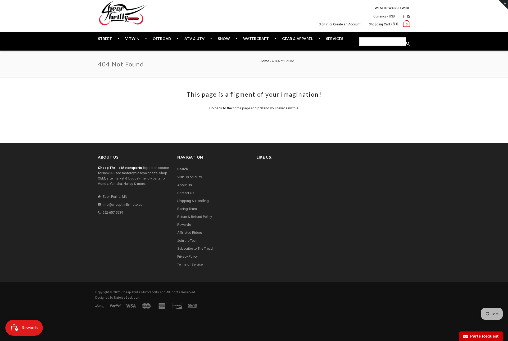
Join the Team (187, 241)
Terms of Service (190, 264)
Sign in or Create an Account (340, 24)
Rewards (184, 225)
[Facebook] (404, 16)
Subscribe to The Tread (195, 248)
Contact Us (185, 193)
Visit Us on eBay (189, 177)
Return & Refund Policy (194, 217)
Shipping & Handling (193, 201)
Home (264, 61)
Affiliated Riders (189, 233)
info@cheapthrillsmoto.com (124, 205)
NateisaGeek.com (127, 297)
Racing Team (187, 209)
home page (241, 108)
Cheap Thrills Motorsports (140, 292)
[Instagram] (408, 16)
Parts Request (483, 336)
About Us (184, 185)
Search (182, 169)
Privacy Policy (187, 256)
